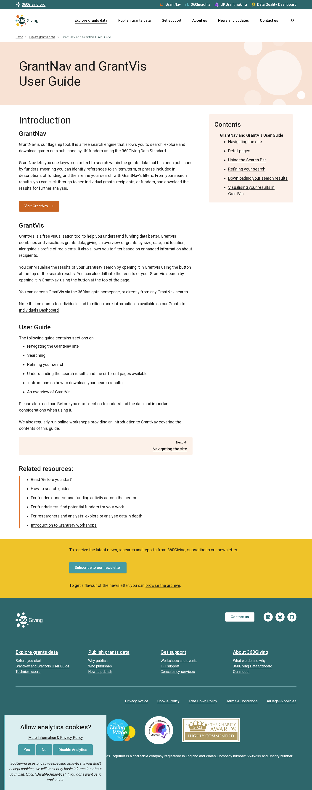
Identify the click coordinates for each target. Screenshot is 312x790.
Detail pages (239, 150)
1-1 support (170, 666)
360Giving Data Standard (252, 666)
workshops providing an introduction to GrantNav (113, 422)
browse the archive (162, 585)
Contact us (269, 20)
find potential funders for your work (92, 506)
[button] (291, 20)
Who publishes (100, 666)
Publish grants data (134, 20)
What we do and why (249, 661)
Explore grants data (91, 20)
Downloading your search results (258, 178)
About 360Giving (250, 652)
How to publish (100, 671)
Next (170, 446)
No (44, 750)
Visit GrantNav (36, 206)
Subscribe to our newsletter (98, 567)
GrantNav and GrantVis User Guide (251, 135)
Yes (27, 750)
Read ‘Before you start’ (51, 479)
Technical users (28, 671)
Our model (241, 671)
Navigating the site (245, 141)
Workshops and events (179, 661)
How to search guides (51, 488)
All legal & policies (281, 701)
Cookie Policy (168, 701)
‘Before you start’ (71, 403)
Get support (171, 20)
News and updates (233, 20)
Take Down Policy (203, 701)
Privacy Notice (136, 701)
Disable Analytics (72, 750)
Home (19, 37)
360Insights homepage (99, 291)
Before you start (28, 661)
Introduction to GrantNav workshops (64, 525)
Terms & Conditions (242, 701)
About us (199, 20)
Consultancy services (178, 671)
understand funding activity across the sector (95, 497)
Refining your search (246, 169)
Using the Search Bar (247, 159)
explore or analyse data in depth (113, 516)
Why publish (98, 661)
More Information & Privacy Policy (55, 737)
